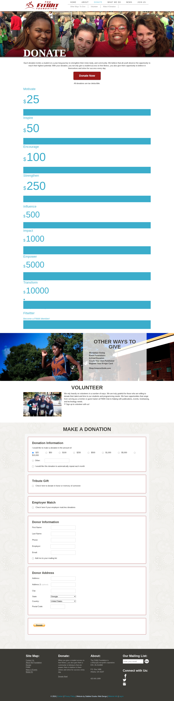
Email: (34, 552)
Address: (36, 578)
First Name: (37, 527)
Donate (98, 2)
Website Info (113, 696)
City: (34, 591)
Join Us (141, 2)
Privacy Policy (69, 696)
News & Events (31, 670)
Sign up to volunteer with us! (77, 404)
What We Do (114, 2)
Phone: (35, 540)
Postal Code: (37, 606)
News (129, 2)
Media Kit (29, 672)
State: (34, 596)
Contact (60, 696)
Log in (121, 696)
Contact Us (30, 660)
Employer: (36, 546)
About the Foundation (34, 663)
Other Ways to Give (77, 7)
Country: (35, 601)
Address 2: (40, 584)
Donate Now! (63, 676)
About (85, 2)
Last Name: (37, 534)
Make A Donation (109, 7)
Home (73, 2)
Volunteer (94, 7)
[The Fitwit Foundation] (41, 5)
